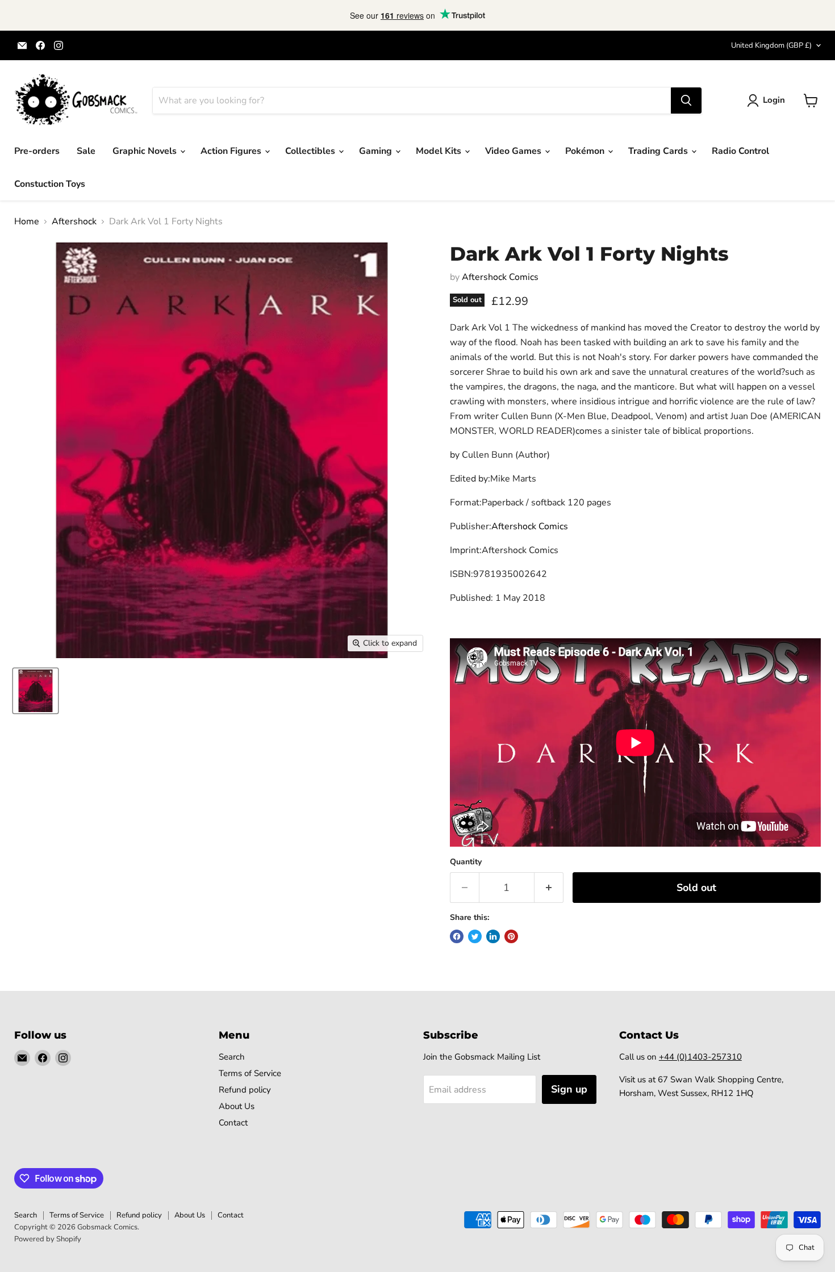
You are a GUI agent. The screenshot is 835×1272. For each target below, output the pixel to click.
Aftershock (74, 221)
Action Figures (232, 151)
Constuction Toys (49, 184)
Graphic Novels (145, 151)
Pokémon (586, 151)
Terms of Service (250, 1073)
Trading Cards (659, 151)
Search (232, 1056)
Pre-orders (37, 151)
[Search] (686, 100)
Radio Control (740, 151)
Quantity (466, 862)
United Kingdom (771, 45)
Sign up (569, 1089)
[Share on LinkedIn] (493, 936)
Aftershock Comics (500, 277)
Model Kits (440, 151)
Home (26, 221)
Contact (233, 1122)
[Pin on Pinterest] (511, 936)
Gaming (376, 151)
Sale (86, 151)
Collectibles (311, 151)
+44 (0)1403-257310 (700, 1056)
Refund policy (245, 1089)
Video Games (514, 151)
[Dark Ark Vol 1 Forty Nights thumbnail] (35, 690)
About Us (236, 1106)
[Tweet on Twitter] (475, 936)
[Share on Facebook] (457, 936)
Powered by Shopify (47, 1239)
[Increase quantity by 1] (549, 887)
